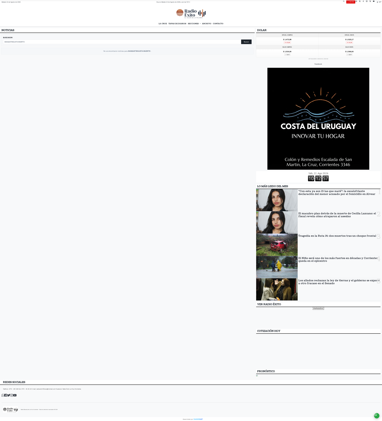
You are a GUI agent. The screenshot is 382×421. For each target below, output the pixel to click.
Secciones (193, 24)
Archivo (206, 24)
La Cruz (163, 24)
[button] (344, 2)
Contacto (218, 24)
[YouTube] (374, 2)
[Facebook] (364, 2)
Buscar (246, 42)
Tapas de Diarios (177, 24)
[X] (360, 2)
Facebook (318, 64)
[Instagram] (367, 2)
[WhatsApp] (357, 2)
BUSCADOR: (8, 38)
